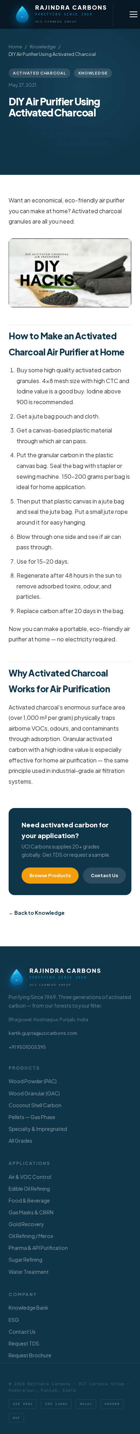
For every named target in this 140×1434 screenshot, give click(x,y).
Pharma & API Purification (38, 1247)
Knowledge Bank (28, 1307)
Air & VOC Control (30, 1177)
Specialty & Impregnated (38, 1128)
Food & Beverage (29, 1200)
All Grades (20, 1140)
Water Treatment (29, 1271)
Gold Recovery (26, 1224)
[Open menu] (133, 14)
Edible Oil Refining (29, 1188)
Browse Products (50, 875)
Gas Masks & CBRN (31, 1212)
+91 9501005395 (27, 1047)
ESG (14, 1319)
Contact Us (104, 875)
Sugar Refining (25, 1259)
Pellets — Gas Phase (32, 1117)
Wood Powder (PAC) (33, 1081)
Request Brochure (30, 1355)
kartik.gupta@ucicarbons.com (43, 1033)
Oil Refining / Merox (31, 1236)
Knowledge (43, 46)
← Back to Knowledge (37, 912)
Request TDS (24, 1343)
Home (15, 46)
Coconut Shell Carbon (35, 1105)
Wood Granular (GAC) (34, 1093)
